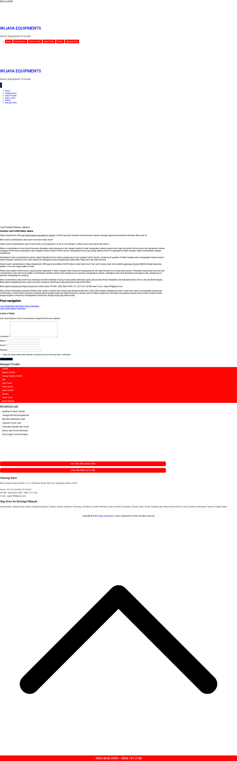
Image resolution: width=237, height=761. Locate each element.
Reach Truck (7, 397)
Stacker (5, 394)
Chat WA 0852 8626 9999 (83, 464)
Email (3, 345)
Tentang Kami (20, 41)
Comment (5, 336)
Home (8, 41)
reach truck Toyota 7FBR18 (134, 264)
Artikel (60, 41)
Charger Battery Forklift (12, 376)
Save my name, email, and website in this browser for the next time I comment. (37, 354)
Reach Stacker (8, 401)
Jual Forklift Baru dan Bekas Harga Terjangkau (19, 306)
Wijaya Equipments (20, 28)
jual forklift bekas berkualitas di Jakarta (38, 235)
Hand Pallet (7, 383)
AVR (4, 379)
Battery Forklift (8, 372)
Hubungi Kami (72, 41)
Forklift (5, 369)
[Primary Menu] (1, 84)
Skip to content (6, 1)
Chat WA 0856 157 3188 (83, 470)
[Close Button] (1, 86)
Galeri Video (49, 41)
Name (3, 341)
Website (3, 350)
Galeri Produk (35, 41)
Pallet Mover (7, 387)
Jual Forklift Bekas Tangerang (13, 308)
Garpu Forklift (8, 390)
